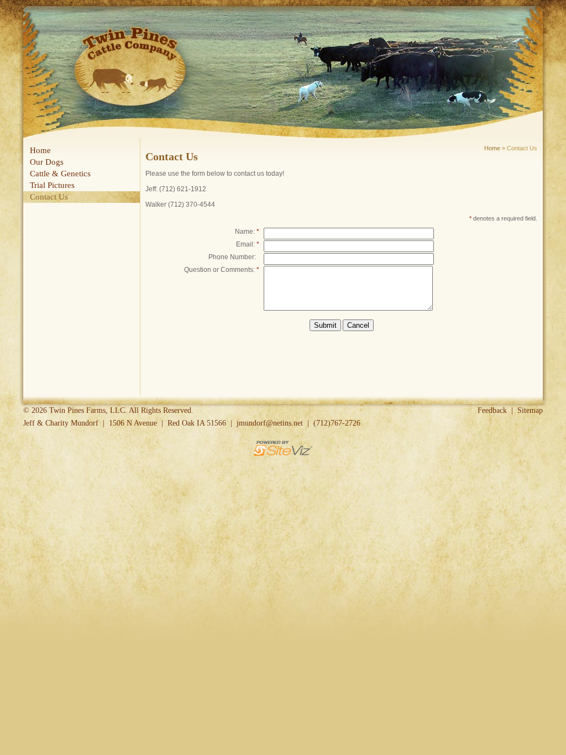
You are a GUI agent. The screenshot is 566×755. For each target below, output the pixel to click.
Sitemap (530, 410)
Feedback (492, 410)
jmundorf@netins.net (270, 423)
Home (492, 148)
